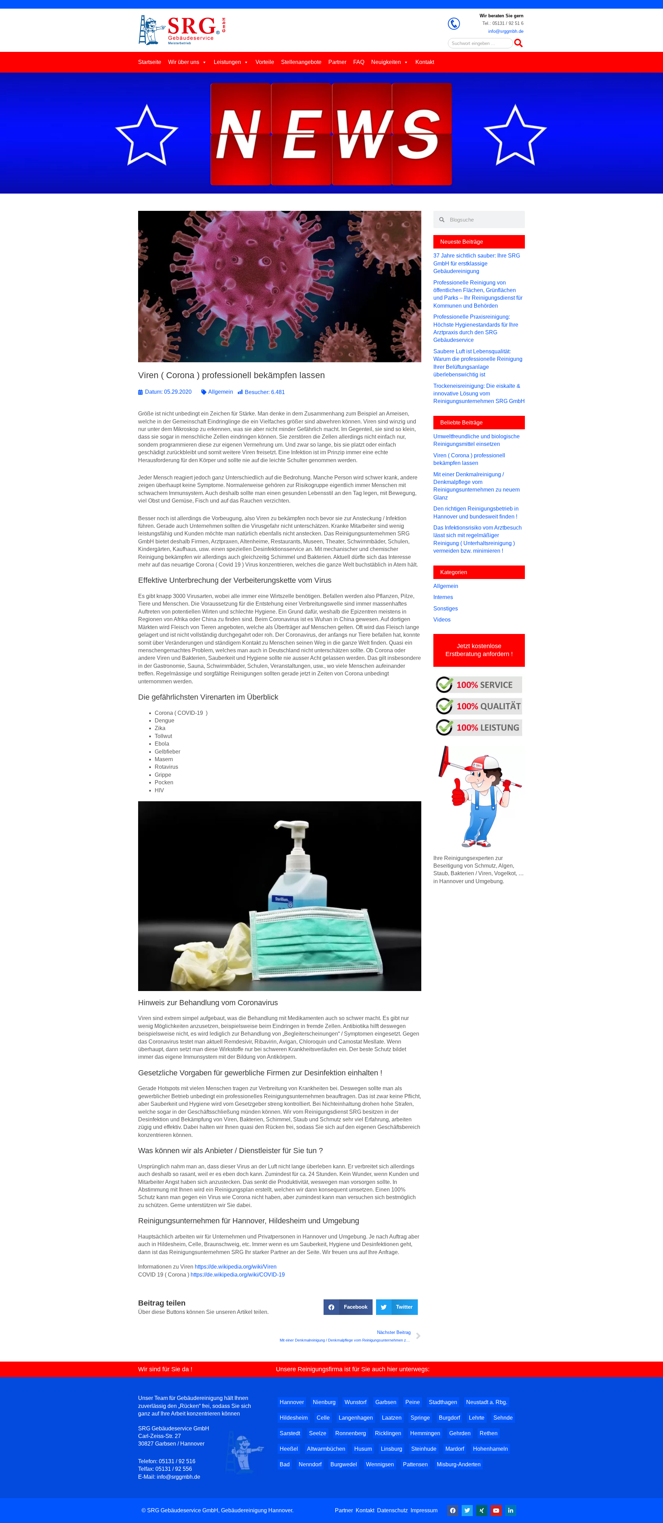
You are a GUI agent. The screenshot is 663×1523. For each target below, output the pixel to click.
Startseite (149, 62)
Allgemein (220, 392)
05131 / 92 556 (173, 1469)
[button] (348, 1307)
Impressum (424, 1510)
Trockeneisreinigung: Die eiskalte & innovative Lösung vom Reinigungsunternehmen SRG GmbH (479, 393)
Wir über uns (183, 62)
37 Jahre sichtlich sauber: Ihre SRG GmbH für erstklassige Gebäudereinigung (476, 263)
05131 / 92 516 (177, 1461)
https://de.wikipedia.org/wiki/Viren (236, 1267)
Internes (443, 597)
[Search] (518, 43)
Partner (337, 62)
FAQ (358, 62)
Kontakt (424, 62)
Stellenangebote (301, 62)
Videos (442, 620)
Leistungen (227, 62)
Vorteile (265, 62)
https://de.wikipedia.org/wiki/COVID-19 (238, 1275)
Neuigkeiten (386, 62)
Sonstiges (445, 608)
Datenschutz (392, 1510)
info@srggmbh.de (505, 31)
